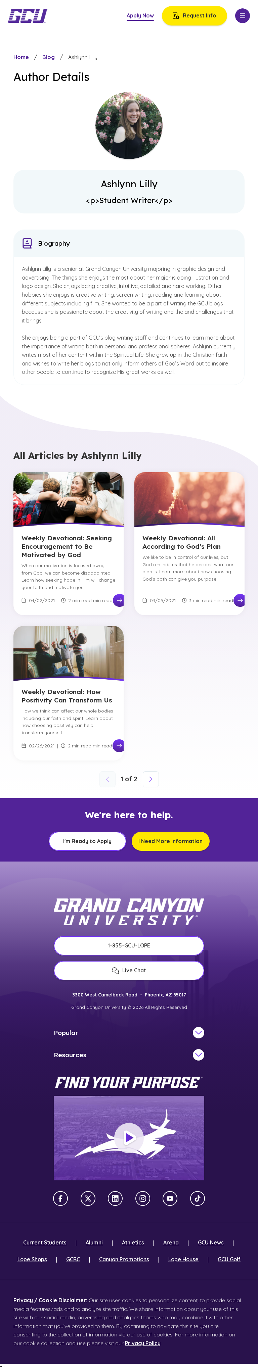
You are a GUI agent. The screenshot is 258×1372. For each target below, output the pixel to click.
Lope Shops (32, 1259)
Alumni (94, 1242)
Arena (171, 1242)
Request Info (199, 15)
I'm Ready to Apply (87, 841)
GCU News (211, 1242)
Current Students (45, 1242)
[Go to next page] (151, 779)
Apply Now (140, 15)
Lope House (183, 1259)
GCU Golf (229, 1259)
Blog (48, 57)
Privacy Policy (143, 1343)
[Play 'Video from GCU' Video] (129, 1138)
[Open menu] (242, 15)
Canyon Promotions (124, 1259)
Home (21, 57)
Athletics (133, 1242)
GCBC (73, 1259)
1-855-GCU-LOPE (129, 945)
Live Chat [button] (134, 970)
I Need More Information (170, 841)
